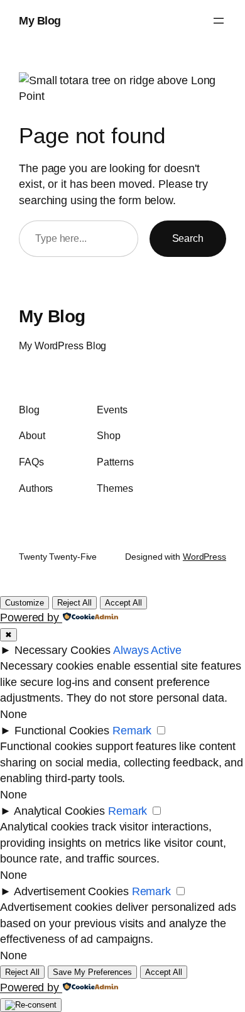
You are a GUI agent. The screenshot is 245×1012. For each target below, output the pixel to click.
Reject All (74, 602)
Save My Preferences (92, 972)
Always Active (147, 649)
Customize (24, 602)
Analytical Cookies (59, 810)
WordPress (204, 557)
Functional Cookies (61, 730)
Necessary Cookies (62, 649)
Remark (131, 730)
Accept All (123, 602)
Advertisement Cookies (71, 891)
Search (188, 238)
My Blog (40, 20)
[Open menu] (218, 20)
